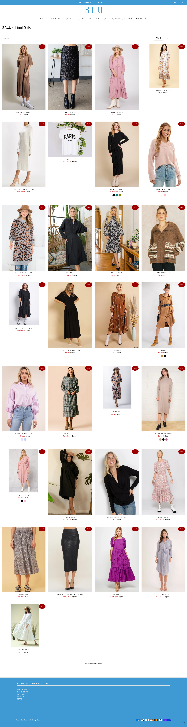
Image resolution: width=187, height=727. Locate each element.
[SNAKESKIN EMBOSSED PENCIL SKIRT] (70, 559)
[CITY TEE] (70, 139)
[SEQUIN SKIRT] (23, 559)
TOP (183, 724)
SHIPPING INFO (22, 692)
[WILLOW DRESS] (23, 626)
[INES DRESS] (70, 238)
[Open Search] (167, 2)
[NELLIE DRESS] (70, 482)
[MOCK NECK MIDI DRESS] (163, 398)
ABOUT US (21, 697)
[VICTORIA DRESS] (163, 559)
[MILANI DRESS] (117, 387)
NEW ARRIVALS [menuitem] (54, 19)
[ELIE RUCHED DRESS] (117, 154)
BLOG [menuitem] (130, 19)
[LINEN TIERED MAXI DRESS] (70, 315)
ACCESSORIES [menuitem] (117, 19)
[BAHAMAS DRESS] (117, 77)
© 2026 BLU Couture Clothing (26, 720)
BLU (38, 720)
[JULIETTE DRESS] (117, 238)
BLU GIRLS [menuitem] (80, 19)
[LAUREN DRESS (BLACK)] (23, 304)
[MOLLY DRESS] (23, 471)
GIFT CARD (21, 694)
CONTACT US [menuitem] (141, 19)
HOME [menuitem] (41, 19)
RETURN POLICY (23, 690)
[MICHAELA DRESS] (70, 398)
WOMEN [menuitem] (67, 19)
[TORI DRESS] (117, 559)
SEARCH (20, 699)
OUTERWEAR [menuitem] (94, 19)
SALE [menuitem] (106, 19)
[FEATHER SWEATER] (163, 154)
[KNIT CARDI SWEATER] (163, 238)
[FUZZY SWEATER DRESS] (23, 238)
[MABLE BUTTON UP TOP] (23, 398)
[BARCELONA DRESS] (163, 66)
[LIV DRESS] (163, 315)
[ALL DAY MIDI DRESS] (23, 77)
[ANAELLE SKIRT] (70, 77)
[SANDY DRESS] (163, 482)
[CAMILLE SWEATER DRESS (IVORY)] (23, 154)
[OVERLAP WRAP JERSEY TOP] (117, 482)
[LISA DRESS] (117, 315)
